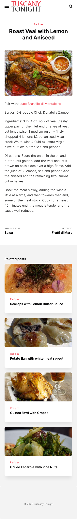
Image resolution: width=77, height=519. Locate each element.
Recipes (38, 24)
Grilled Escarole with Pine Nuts (34, 467)
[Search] (70, 6)
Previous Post (12, 231)
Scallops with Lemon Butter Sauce (36, 304)
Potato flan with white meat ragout (37, 358)
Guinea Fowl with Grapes (29, 413)
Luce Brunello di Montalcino (40, 104)
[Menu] (7, 6)
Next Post (62, 231)
